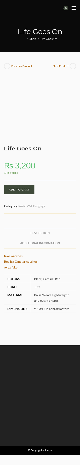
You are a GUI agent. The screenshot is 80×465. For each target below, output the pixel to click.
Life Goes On (49, 39)
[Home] (24, 39)
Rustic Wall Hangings (31, 206)
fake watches (13, 256)
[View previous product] (7, 66)
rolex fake (11, 267)
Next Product (61, 66)
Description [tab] (40, 233)
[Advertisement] (40, 392)
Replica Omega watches (21, 261)
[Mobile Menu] (72, 8)
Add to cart (19, 189)
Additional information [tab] (40, 243)
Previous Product (21, 66)
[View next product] (73, 66)
